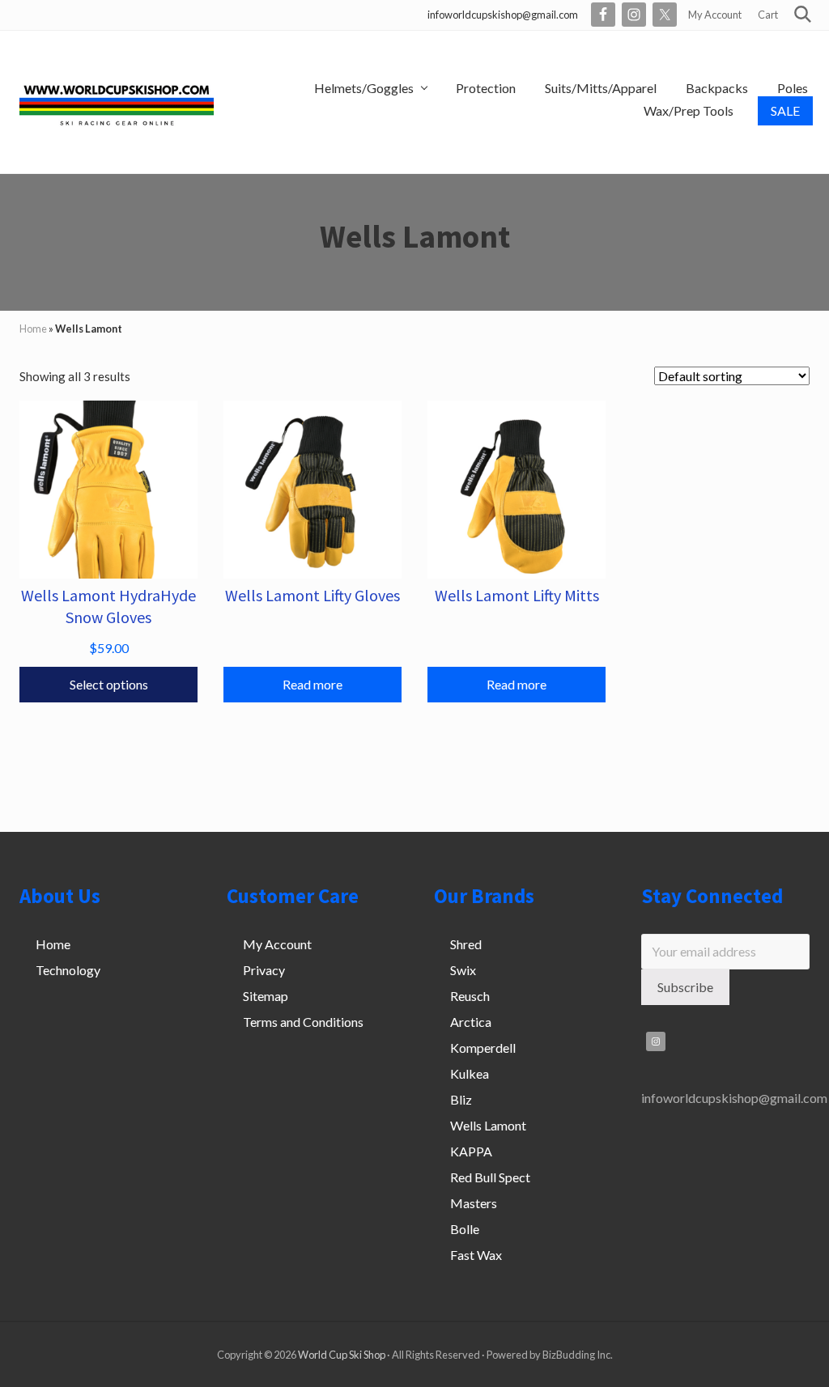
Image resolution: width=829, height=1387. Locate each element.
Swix (463, 970)
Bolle (464, 1228)
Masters (473, 1203)
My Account (277, 944)
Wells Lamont (488, 1125)
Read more (312, 684)
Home (33, 328)
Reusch (470, 995)
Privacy (264, 970)
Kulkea (469, 1073)
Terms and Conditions (303, 1021)
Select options (109, 684)
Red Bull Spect (490, 1177)
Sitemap (265, 995)
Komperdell (483, 1047)
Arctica (470, 1021)
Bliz (461, 1099)
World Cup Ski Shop (341, 1354)
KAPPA (471, 1151)
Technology (68, 970)
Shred (466, 944)
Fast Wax (476, 1254)
